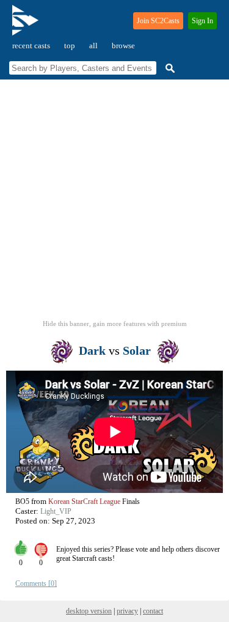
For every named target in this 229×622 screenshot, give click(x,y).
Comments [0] (36, 583)
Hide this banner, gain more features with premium (115, 323)
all (93, 45)
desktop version (89, 611)
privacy (127, 611)
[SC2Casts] (27, 25)
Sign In (202, 21)
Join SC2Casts (158, 21)
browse (123, 45)
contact (153, 611)
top (69, 45)
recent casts (31, 45)
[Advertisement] (114, 203)
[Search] (168, 68)
